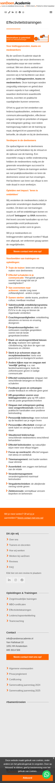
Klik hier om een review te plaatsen (23, 573)
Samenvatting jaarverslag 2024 (24, 685)
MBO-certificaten (17, 604)
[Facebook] (19, 12)
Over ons (13, 539)
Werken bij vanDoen (19, 556)
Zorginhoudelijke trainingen (23, 599)
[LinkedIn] (12, 12)
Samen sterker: (16, 297)
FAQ (11, 567)
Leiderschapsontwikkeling (22, 615)
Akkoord (27, 778)
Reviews (13, 561)
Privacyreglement (18, 674)
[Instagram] (16, 12)
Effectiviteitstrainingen (20, 610)
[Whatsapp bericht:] (23, 12)
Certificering (15, 679)
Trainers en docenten (19, 545)
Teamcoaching (16, 621)
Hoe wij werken (17, 550)
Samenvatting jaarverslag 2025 (24, 690)
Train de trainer (16, 268)
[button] (51, 12)
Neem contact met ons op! (28, 251)
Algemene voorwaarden (21, 668)
